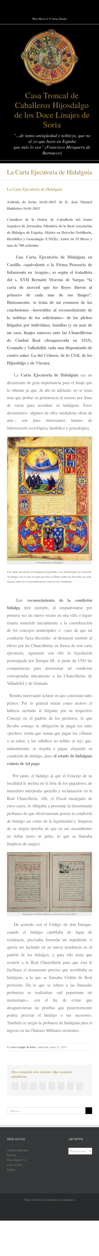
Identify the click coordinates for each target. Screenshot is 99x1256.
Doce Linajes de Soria (23, 1047)
